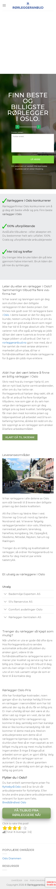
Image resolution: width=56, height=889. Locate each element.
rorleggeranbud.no (14, 342)
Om (26, 880)
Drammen (15, 858)
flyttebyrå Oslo (11, 786)
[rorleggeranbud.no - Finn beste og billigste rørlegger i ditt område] (28, 5)
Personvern (37, 880)
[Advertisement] (28, 40)
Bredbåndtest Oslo (14, 802)
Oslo (6, 315)
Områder (16, 880)
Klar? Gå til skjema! (19, 437)
